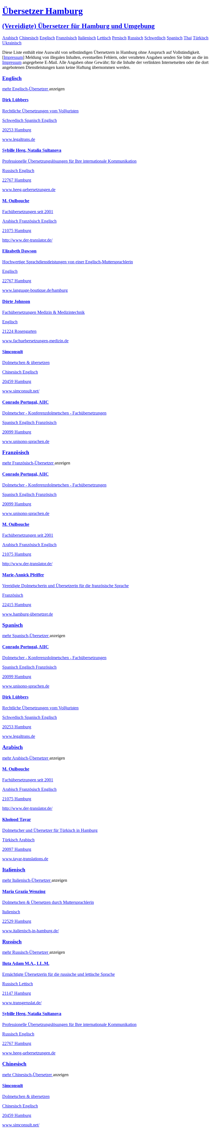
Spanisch (175, 37)
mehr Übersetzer (25, 88)
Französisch (66, 37)
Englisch (47, 37)
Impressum (13, 57)
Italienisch (87, 37)
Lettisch (104, 37)
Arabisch (10, 37)
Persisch (119, 37)
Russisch (135, 37)
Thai (188, 37)
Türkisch (200, 37)
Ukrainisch (11, 42)
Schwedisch (155, 37)
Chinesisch (28, 37)
